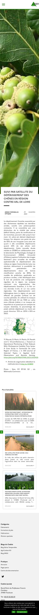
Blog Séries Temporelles (9, 547)
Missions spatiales (7, 536)
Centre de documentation (10, 570)
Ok (13, 612)
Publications (5, 533)
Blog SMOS (4, 553)
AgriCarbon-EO (6, 550)
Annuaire (4, 564)
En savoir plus (22, 612)
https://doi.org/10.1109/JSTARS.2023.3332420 (21, 357)
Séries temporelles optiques (11, 213)
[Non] (37, 608)
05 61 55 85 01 (9, 597)
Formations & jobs (7, 530)
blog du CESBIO (27, 364)
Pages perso (5, 567)
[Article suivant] (37, 431)
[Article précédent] (1, 431)
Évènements (5, 527)
